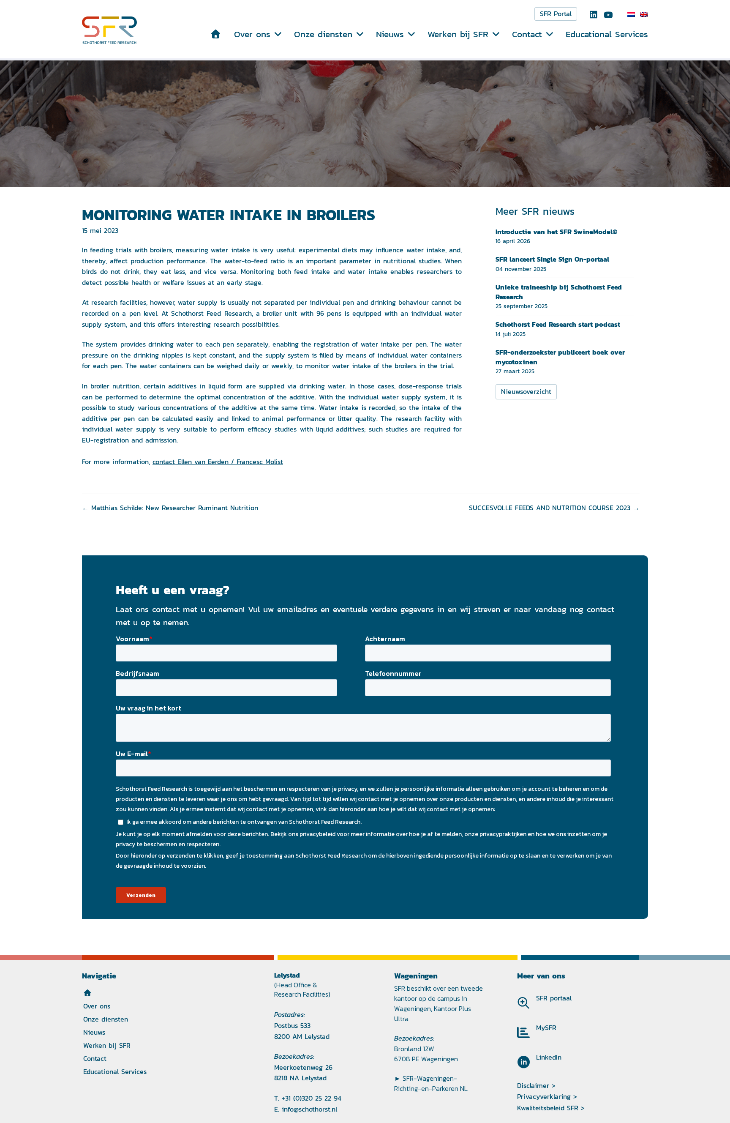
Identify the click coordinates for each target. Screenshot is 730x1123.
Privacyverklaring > (547, 1096)
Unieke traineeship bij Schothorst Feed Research (559, 291)
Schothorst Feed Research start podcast (558, 324)
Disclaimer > (536, 1085)
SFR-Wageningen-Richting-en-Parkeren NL (431, 1083)
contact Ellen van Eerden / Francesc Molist (218, 462)
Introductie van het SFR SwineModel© (556, 232)
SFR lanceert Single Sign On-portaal (552, 259)
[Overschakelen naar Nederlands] (631, 14)
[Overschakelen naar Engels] (644, 14)
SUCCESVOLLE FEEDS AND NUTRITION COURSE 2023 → (554, 508)
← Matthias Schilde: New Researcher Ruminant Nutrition (170, 508)
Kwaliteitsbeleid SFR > (551, 1108)
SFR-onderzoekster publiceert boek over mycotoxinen (560, 356)
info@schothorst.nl (309, 1109)
